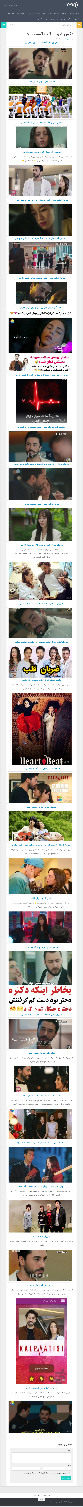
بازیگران (23, 13)
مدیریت (67, 39)
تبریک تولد (15, 13)
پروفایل (71, 13)
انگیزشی (30, 13)
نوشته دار (64, 13)
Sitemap (47, 1495)
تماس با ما (38, 19)
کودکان (70, 19)
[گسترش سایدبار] (3, 25)
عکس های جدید (68, 25)
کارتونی (76, 19)
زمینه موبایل (55, 19)
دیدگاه (69, 1451)
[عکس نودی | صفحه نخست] (72, 5)
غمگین (50, 13)
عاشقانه (56, 13)
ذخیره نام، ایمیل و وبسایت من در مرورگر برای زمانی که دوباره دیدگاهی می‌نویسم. (46, 1473)
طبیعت (37, 13)
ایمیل (69, 1465)
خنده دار (7, 13)
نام (39, 1465)
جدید (77, 13)
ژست (43, 13)
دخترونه (46, 19)
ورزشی (63, 19)
